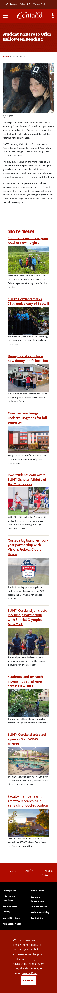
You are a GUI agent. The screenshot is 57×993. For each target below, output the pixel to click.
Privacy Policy (30, 973)
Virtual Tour (37, 890)
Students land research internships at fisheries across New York (25, 681)
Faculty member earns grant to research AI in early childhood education (28, 801)
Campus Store (10, 905)
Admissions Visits (12, 923)
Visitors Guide (39, 4)
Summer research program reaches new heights (28, 240)
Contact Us (37, 917)
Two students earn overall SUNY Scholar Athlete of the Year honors (27, 479)
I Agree (28, 980)
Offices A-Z (25, 4)
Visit (12, 870)
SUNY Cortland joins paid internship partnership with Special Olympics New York (27, 617)
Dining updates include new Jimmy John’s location (28, 358)
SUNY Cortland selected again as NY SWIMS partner (27, 739)
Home (6, 56)
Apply (29, 870)
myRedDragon (10, 4)
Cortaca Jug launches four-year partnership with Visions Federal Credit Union (28, 547)
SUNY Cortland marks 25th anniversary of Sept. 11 (28, 301)
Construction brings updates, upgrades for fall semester (27, 418)
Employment (9, 890)
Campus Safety (39, 906)
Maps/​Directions (11, 917)
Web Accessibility (40, 912)
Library (6, 911)
